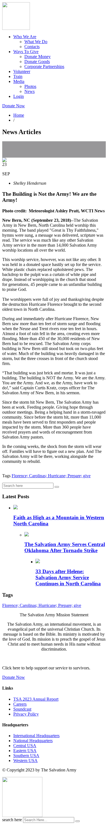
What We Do (35, 41)
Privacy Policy (26, 714)
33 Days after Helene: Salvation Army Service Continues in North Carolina (68, 577)
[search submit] (77, 821)
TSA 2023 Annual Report (35, 699)
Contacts (32, 46)
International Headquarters (36, 735)
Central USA (24, 745)
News (29, 91)
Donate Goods (37, 61)
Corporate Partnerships (44, 66)
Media (18, 81)
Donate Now (13, 105)
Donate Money (37, 56)
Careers (20, 704)
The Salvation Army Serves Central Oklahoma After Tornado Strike (64, 547)
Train (17, 76)
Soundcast (22, 709)
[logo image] (22, 815)
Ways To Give (25, 51)
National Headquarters (33, 740)
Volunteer (21, 71)
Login (18, 96)
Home (18, 115)
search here (12, 819)
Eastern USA (25, 750)
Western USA (25, 760)
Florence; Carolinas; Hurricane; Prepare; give (51, 475)
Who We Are (24, 36)
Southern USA (26, 755)
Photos (30, 86)
